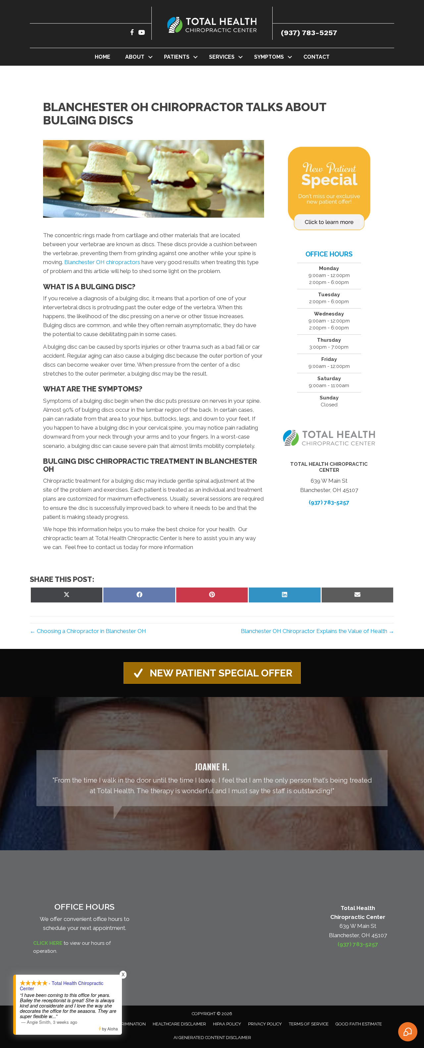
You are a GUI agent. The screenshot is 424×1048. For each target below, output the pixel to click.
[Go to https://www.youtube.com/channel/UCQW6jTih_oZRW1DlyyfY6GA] (141, 33)
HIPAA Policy (227, 1023)
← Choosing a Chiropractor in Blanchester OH (88, 631)
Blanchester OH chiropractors (102, 262)
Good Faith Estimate (359, 1023)
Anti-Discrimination (123, 1023)
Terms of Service (309, 1023)
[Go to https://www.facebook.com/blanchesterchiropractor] (132, 33)
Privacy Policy (265, 1023)
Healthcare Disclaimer (179, 1023)
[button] (150, 57)
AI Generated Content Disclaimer (212, 1037)
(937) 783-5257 (309, 33)
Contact (316, 57)
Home (102, 57)
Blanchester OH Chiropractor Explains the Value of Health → (317, 631)
